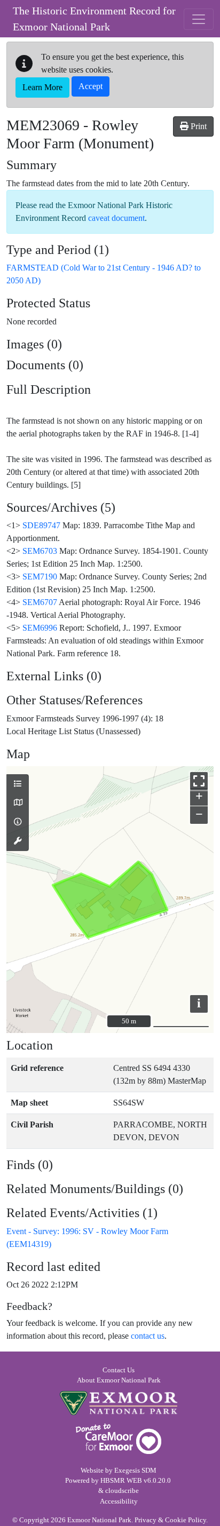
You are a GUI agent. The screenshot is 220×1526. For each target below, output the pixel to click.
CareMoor (118, 1439)
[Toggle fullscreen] (199, 781)
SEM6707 (39, 602)
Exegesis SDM (135, 1470)
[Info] (17, 822)
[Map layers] (17, 784)
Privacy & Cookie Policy (170, 1520)
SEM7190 (39, 576)
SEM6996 (39, 627)
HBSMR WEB (121, 1480)
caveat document (116, 217)
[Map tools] (17, 841)
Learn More (42, 87)
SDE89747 (41, 525)
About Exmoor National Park (119, 1380)
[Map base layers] (17, 803)
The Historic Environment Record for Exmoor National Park (94, 19)
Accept (90, 86)
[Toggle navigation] (199, 19)
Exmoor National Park (118, 1403)
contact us (147, 1335)
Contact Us (119, 1370)
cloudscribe (122, 1491)
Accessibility (119, 1501)
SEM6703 (39, 550)
